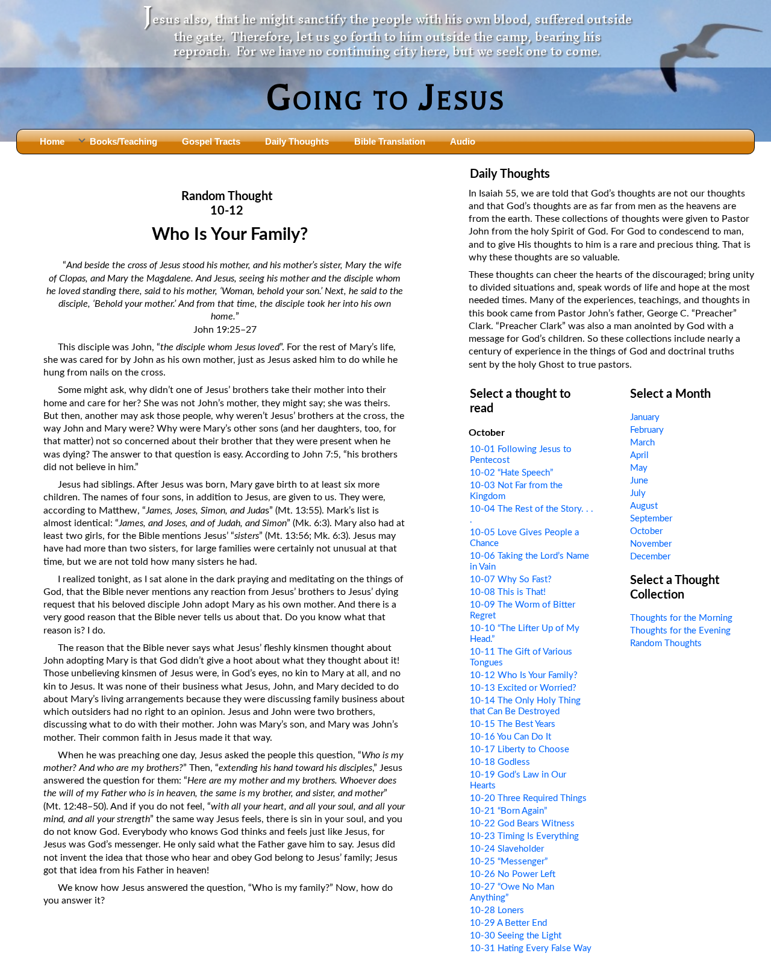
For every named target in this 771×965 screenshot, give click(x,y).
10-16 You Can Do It (510, 736)
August (644, 506)
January (645, 417)
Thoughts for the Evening (680, 630)
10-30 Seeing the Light (515, 935)
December (650, 556)
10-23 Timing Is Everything (524, 836)
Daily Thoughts (297, 141)
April (639, 455)
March (642, 442)
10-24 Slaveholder (507, 848)
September (651, 518)
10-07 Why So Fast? (511, 579)
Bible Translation (389, 141)
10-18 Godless (500, 762)
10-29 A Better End (508, 923)
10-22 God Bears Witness (522, 823)
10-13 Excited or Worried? (523, 688)
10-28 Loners (497, 910)
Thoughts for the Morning (681, 618)
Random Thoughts (666, 643)
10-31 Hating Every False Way (531, 948)
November (651, 544)
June (639, 480)
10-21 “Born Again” (508, 811)
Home (52, 141)
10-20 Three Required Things (528, 798)
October (646, 531)
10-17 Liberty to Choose (519, 749)
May (639, 468)
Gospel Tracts (211, 141)
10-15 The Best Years (512, 724)
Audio (462, 141)
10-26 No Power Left (512, 874)
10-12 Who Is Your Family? (524, 675)
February (647, 430)
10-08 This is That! (508, 592)
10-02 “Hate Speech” (511, 472)
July (638, 493)
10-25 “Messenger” (509, 861)
